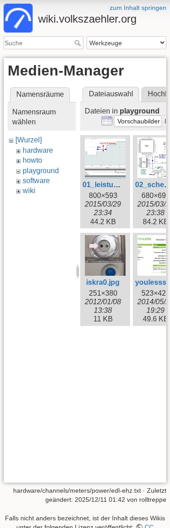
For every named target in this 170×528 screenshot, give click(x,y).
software (36, 180)
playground (41, 170)
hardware (38, 150)
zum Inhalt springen (138, 7)
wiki (29, 190)
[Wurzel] (28, 140)
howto (32, 160)
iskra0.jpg (103, 282)
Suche (78, 43)
